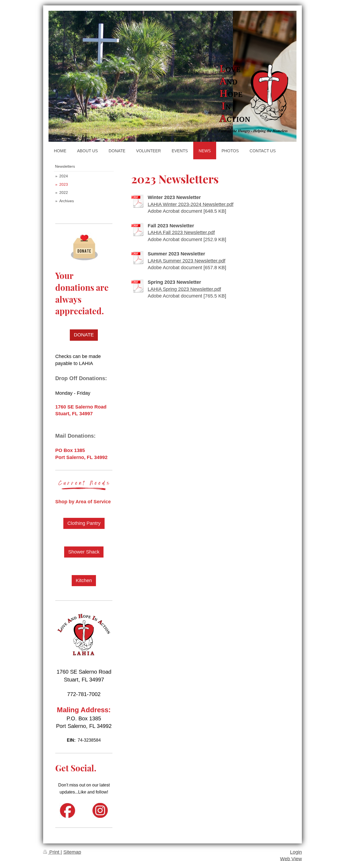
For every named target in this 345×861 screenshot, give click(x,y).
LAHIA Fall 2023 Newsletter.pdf (181, 232)
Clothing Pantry (84, 523)
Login (296, 852)
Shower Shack (83, 552)
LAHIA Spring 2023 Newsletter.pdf (184, 289)
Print (54, 852)
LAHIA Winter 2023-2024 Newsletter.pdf (190, 204)
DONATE (84, 334)
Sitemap (72, 852)
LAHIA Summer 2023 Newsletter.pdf (186, 261)
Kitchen (84, 580)
